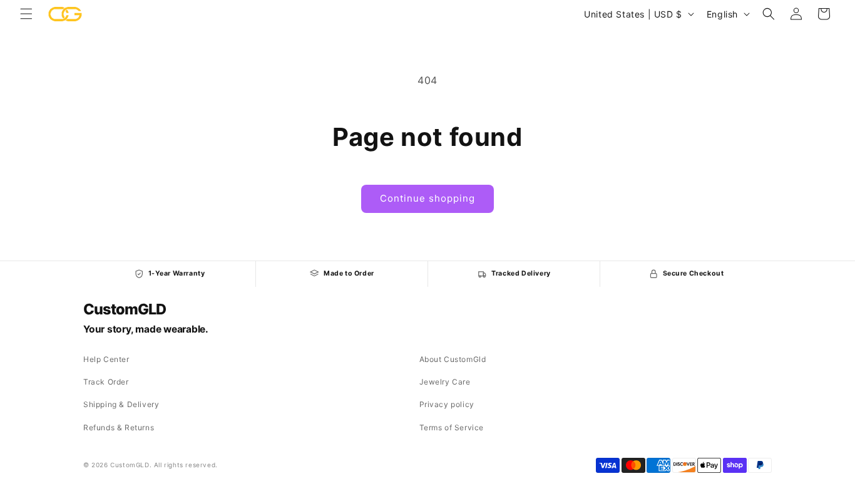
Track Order (106, 381)
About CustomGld (452, 359)
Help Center (106, 359)
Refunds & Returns (118, 427)
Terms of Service (451, 427)
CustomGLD (124, 309)
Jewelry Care (445, 381)
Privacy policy (446, 404)
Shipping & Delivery (121, 404)
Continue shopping (427, 198)
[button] (26, 14)
